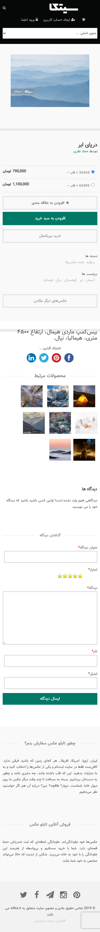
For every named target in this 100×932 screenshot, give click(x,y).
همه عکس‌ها (74, 263)
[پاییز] (32, 397)
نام (94, 651)
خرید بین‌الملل (50, 236)
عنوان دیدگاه (87, 547)
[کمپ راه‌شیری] (84, 397)
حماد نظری (80, 151)
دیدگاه (92, 588)
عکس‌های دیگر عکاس (50, 301)
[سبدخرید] (83, 20)
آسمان (90, 281)
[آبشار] (60, 424)
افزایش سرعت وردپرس (50, 920)
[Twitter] (23, 894)
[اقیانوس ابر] (60, 451)
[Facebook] (36, 894)
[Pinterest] (76, 894)
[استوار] (58, 397)
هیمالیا (48, 281)
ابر (81, 281)
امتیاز (92, 569)
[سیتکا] (72, 8)
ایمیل (92, 674)
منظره (91, 263)
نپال (58, 281)
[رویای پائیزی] (86, 424)
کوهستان (70, 281)
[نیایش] (84, 451)
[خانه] (34, 424)
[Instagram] (63, 894)
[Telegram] (50, 894)
